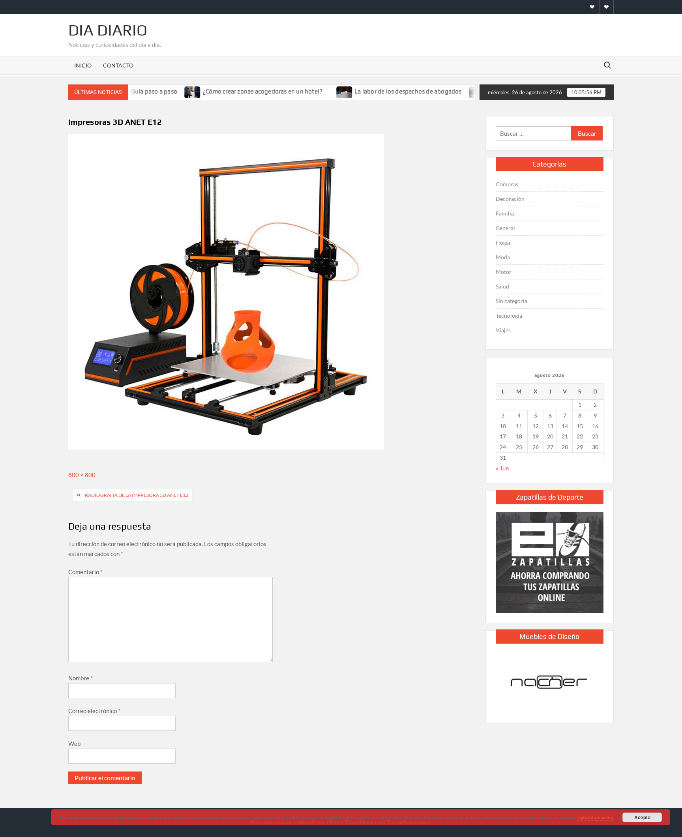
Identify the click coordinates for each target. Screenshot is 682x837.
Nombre (80, 678)
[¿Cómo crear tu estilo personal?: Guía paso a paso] (464, 91)
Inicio (83, 65)
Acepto (642, 817)
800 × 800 (82, 474)
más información (595, 817)
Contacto (118, 65)
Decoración (510, 198)
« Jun (502, 468)
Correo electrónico (94, 710)
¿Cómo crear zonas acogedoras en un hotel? (250, 91)
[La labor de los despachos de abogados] (332, 91)
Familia (505, 213)
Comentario (85, 571)
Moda (503, 257)
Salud (502, 286)
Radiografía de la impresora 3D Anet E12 (136, 495)
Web (74, 743)
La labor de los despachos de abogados (395, 91)
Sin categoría (511, 301)
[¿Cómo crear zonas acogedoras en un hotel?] (180, 91)
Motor (504, 271)
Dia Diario (107, 30)
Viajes (503, 330)
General (505, 228)
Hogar (503, 242)
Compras (507, 184)
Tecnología (509, 315)
